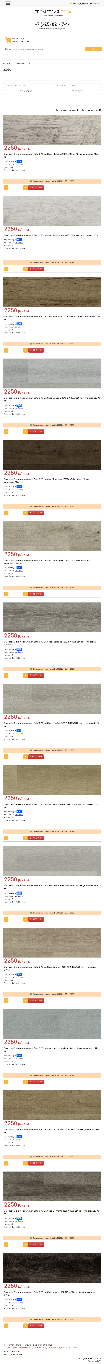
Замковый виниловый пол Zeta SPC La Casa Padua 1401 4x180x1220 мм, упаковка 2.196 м (51, 235)
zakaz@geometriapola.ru (86, 3)
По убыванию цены (90, 110)
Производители (18, 63)
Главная (6, 63)
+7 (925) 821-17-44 (53, 24)
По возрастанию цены (66, 110)
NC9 (99, 1361)
